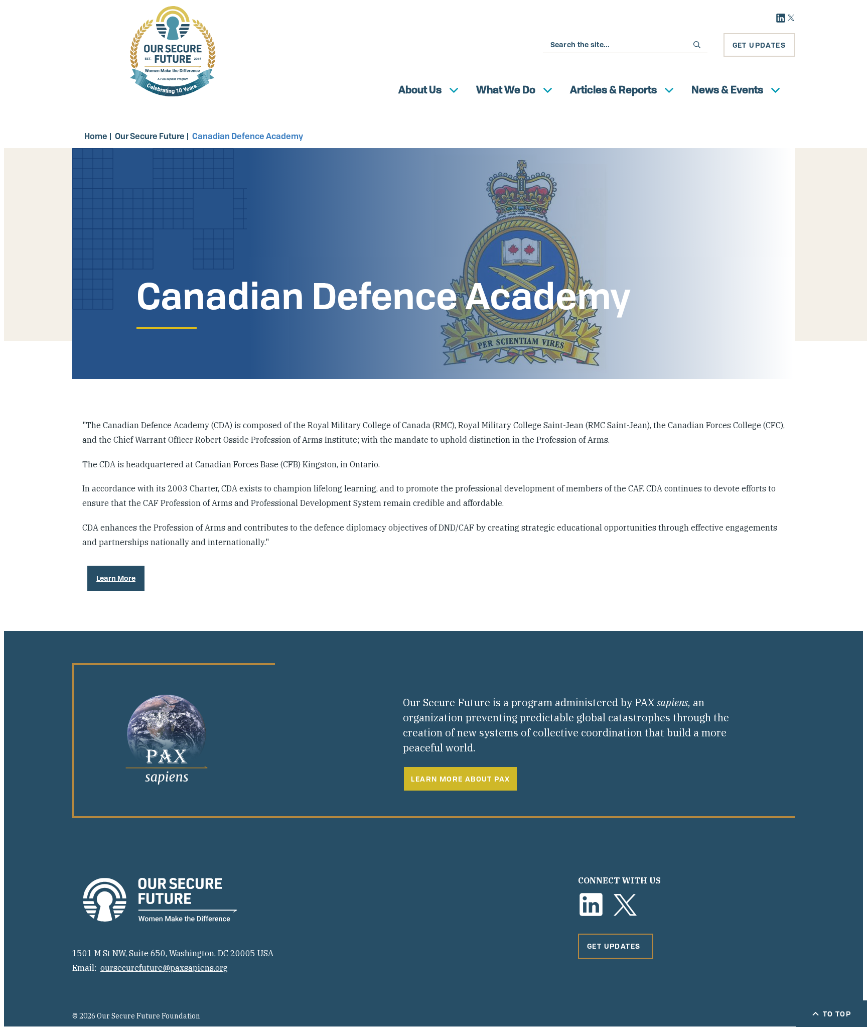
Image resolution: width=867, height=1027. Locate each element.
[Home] (172, 51)
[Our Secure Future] (160, 900)
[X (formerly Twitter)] (625, 904)
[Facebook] (591, 904)
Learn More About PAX (460, 779)
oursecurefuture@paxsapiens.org (164, 968)
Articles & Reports (613, 89)
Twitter (791, 18)
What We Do (505, 89)
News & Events (727, 89)
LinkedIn (781, 18)
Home (95, 136)
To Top (837, 1013)
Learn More (115, 578)
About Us (420, 89)
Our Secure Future (150, 136)
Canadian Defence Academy (247, 136)
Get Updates (759, 45)
